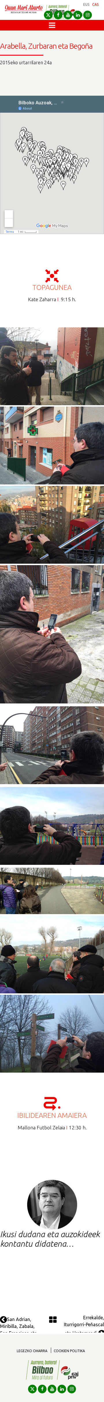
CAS (95, 4)
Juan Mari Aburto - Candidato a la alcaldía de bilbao (23, 12)
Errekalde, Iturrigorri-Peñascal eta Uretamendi (84, 1325)
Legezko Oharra (32, 1351)
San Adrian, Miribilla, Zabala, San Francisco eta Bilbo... (18, 1330)
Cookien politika (69, 1351)
